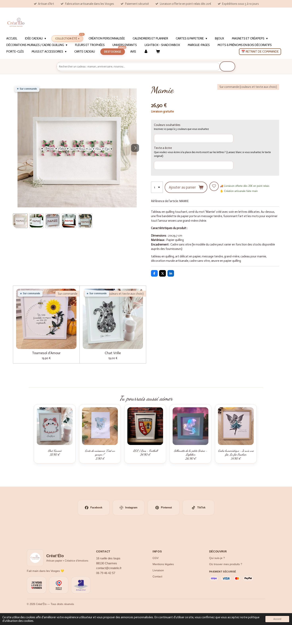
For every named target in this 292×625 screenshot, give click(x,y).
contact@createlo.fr (109, 568)
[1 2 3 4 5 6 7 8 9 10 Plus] (157, 187)
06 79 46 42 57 (105, 573)
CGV (156, 558)
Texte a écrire (163, 148)
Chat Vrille (113, 353)
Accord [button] (277, 619)
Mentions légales (163, 564)
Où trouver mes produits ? (225, 564)
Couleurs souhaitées (167, 125)
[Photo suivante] (135, 148)
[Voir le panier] (157, 51)
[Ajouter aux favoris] (214, 186)
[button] (20, 221)
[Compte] (145, 51)
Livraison (158, 570)
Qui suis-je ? (217, 558)
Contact (157, 576)
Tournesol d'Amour (46, 353)
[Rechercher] (227, 66)
